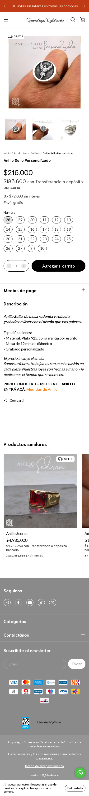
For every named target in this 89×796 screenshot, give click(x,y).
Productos (20, 153)
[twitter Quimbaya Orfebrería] (52, 602)
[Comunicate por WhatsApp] (80, 772)
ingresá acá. (44, 758)
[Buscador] (72, 19)
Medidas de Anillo (42, 389)
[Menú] (6, 19)
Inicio (7, 153)
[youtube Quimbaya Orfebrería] (29, 602)
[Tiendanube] (44, 776)
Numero (9, 212)
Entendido (75, 788)
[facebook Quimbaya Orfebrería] (18, 602)
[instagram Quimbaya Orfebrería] (7, 602)
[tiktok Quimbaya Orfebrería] (41, 602)
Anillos (34, 153)
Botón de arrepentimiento (44, 766)
